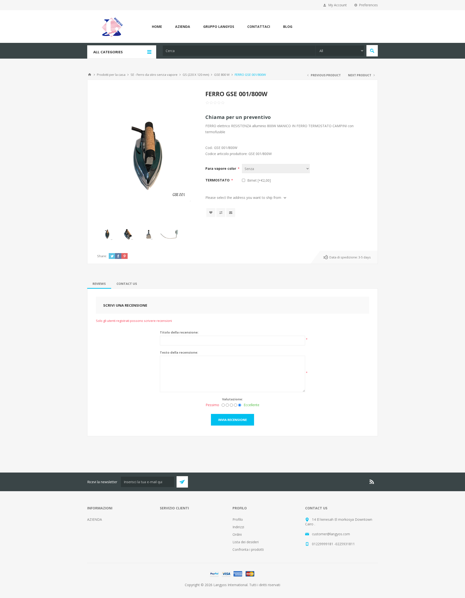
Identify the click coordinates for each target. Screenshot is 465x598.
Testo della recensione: (179, 352)
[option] (107, 234)
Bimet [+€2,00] (259, 180)
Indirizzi (238, 527)
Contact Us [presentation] (126, 283)
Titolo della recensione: (179, 332)
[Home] (89, 74)
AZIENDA (182, 26)
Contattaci (258, 26)
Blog (287, 26)
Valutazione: (232, 399)
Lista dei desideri (245, 542)
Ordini (237, 534)
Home (157, 26)
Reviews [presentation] (99, 283)
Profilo (237, 519)
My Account (337, 5)
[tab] (99, 284)
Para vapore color (221, 168)
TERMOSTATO (218, 180)
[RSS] (372, 482)
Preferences (368, 5)
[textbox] (239, 51)
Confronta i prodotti (248, 549)
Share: (102, 256)
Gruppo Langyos (218, 26)
